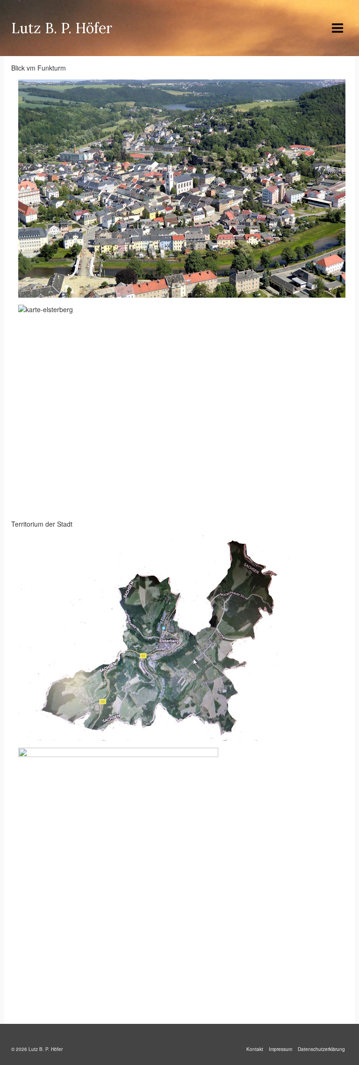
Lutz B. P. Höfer (61, 28)
